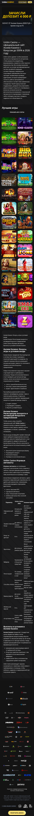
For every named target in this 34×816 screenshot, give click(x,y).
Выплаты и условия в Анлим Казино (14, 345)
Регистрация (22, 2)
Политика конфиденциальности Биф (17, 789)
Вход (30, 2)
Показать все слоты (17, 112)
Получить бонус (17, 813)
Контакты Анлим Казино (17, 790)
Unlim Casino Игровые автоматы (13, 343)
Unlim (8, 2)
